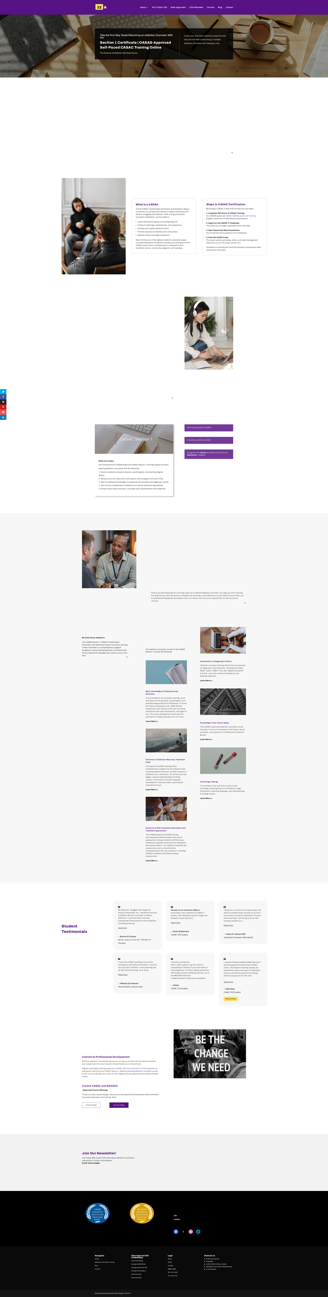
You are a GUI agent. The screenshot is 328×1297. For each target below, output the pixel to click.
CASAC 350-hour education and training (133, 1068)
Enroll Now (191, 53)
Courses (210, 7)
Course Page (119, 1105)
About (143, 7)
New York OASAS (137, 1261)
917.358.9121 (173, 1276)
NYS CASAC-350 (159, 7)
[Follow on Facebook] (176, 1231)
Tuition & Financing (212, 1259)
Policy (170, 1259)
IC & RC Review (211, 1269)
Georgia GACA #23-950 (139, 1267)
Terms (170, 1262)
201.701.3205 (173, 1272)
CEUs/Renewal (196, 7)
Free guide (209, 1261)
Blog (220, 7)
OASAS (103, 374)
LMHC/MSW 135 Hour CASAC (216, 1264)
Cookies (170, 1265)
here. (239, 243)
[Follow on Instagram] (191, 1231)
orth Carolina (137, 1274)
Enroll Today (91, 1105)
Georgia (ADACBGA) (138, 1264)
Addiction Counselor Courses (105, 1262)
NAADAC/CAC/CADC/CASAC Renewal (219, 1267)
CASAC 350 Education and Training (240, 216)
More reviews (230, 999)
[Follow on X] (183, 1231)
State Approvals (178, 7)
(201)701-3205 (179, 1208)
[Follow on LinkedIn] (198, 1231)
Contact (229, 7)
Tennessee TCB (136, 1277)
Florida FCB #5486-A (138, 1271)
